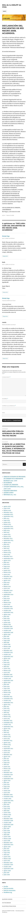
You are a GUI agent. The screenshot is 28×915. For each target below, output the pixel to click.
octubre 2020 (7, 592)
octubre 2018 (7, 630)
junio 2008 (7, 830)
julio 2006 (6, 872)
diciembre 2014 (8, 720)
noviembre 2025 (8, 514)
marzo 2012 (7, 750)
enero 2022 (7, 574)
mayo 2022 (7, 566)
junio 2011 (6, 760)
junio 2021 (6, 582)
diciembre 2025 (8, 512)
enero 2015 (7, 718)
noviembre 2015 (8, 698)
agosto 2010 (7, 780)
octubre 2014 (7, 724)
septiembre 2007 (8, 844)
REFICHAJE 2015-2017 (10, 494)
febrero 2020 (7, 602)
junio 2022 (7, 564)
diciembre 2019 (8, 606)
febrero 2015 (7, 716)
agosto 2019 (7, 614)
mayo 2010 (7, 786)
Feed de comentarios (9, 890)
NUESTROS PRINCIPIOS (10, 490)
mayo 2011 (6, 762)
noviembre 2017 (8, 652)
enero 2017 (7, 672)
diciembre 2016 (8, 674)
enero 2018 (7, 648)
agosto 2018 (7, 634)
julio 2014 (6, 730)
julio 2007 (6, 848)
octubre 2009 (7, 798)
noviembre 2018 (8, 628)
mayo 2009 (7, 808)
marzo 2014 (7, 734)
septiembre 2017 (8, 656)
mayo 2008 (7, 832)
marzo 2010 (7, 790)
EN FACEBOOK (8, 482)
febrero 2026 (7, 510)
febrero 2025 (7, 524)
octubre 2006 (7, 866)
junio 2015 (6, 708)
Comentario (6, 377)
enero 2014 (7, 738)
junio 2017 (6, 662)
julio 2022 (6, 562)
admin (3, 215)
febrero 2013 (7, 744)
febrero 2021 (7, 586)
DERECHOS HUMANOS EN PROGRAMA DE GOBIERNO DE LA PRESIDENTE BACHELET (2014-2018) (14, 478)
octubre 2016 (7, 678)
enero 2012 (7, 752)
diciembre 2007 (8, 842)
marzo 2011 (7, 766)
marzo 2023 (7, 550)
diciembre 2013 (8, 740)
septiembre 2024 (8, 528)
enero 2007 (7, 860)
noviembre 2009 (8, 796)
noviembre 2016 (8, 676)
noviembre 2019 (8, 608)
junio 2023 (7, 546)
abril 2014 (6, 732)
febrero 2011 (7, 768)
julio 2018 (6, 636)
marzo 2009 (7, 812)
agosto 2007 (7, 846)
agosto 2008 (7, 826)
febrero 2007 (7, 858)
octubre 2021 (7, 578)
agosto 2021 (7, 580)
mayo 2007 (7, 852)
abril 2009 (6, 810)
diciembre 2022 (8, 556)
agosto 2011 (7, 756)
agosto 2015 (7, 704)
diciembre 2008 (8, 818)
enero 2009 (7, 816)
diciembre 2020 (8, 590)
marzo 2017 (7, 668)
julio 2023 (6, 544)
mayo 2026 (7, 508)
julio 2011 (6, 758)
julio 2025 (6, 518)
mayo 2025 (7, 520)
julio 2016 (6, 684)
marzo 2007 (7, 856)
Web (3, 412)
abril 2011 (6, 764)
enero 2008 (7, 840)
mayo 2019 (7, 620)
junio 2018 (6, 638)
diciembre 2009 (8, 794)
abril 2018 (6, 642)
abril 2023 (6, 548)
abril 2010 (6, 788)
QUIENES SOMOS (8, 492)
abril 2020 (6, 600)
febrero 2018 (7, 646)
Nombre (5, 398)
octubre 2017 (7, 654)
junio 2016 (7, 686)
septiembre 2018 (8, 632)
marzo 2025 (7, 522)
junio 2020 (7, 598)
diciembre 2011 (8, 754)
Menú (4, 11)
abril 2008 (6, 834)
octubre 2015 (7, 700)
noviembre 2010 (8, 774)
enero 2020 (7, 604)
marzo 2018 (7, 644)
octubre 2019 (7, 610)
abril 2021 (6, 584)
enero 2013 (7, 746)
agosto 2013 (7, 742)
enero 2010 (7, 792)
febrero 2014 (7, 736)
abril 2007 (6, 854)
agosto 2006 (7, 870)
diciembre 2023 (8, 538)
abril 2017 (6, 666)
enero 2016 (7, 694)
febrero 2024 (7, 536)
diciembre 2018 (8, 626)
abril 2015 (6, 712)
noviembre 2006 (8, 864)
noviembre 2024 (8, 526)
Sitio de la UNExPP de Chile (8, 910)
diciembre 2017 (8, 650)
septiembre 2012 (8, 748)
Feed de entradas (8, 888)
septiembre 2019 (8, 612)
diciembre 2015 (8, 696)
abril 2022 (6, 568)
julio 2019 (6, 616)
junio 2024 (7, 530)
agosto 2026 (7, 506)
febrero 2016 (7, 692)
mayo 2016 (7, 688)
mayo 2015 (7, 710)
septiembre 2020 (8, 594)
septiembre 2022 (8, 558)
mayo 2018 (7, 640)
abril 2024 (6, 532)
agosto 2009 (7, 802)
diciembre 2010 (8, 772)
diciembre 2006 (8, 862)
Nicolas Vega (5, 236)
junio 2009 (7, 806)
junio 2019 (7, 618)
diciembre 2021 (8, 576)
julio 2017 (6, 660)
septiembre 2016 (8, 680)
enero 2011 (7, 770)
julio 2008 (6, 828)
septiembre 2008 (8, 824)
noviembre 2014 (8, 722)
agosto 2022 (7, 560)
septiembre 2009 (8, 800)
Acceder (6, 886)
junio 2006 (7, 874)
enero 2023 (7, 554)
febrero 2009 (7, 814)
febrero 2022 (7, 572)
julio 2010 (6, 782)
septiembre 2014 (8, 726)
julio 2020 (6, 596)
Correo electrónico (9, 405)
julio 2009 (6, 804)
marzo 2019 (7, 622)
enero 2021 (7, 588)
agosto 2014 (7, 728)
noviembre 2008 (8, 820)
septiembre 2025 (8, 516)
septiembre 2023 (8, 540)
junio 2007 (7, 850)
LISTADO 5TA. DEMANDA (11, 484)
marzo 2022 (7, 570)
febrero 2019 (7, 624)
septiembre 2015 (8, 702)
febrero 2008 (7, 838)
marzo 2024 (7, 534)
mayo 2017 (7, 664)
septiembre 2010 (8, 778)
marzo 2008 (7, 836)
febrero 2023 (7, 552)
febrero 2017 (7, 670)
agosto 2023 (7, 542)
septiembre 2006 (8, 868)
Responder (5, 256)
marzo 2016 (7, 690)
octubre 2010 (7, 776)
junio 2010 (6, 784)
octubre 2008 (7, 822)
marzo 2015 (7, 714)
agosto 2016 (7, 682)
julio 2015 (6, 706)
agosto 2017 (7, 658)
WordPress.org (8, 892)
